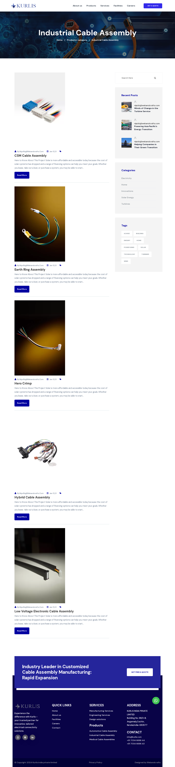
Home (59, 40)
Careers (131, 5)
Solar (143, 247)
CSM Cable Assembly (30, 156)
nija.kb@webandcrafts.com (32, 151)
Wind (126, 261)
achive (127, 233)
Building (139, 233)
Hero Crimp (23, 383)
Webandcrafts (154, 762)
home (139, 240)
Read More (22, 175)
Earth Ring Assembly (29, 270)
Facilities (118, 5)
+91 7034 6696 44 (136, 740)
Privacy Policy (95, 762)
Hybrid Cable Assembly (32, 497)
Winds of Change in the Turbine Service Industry (146, 111)
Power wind (129, 247)
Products (91, 5)
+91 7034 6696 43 (136, 743)
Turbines (145, 254)
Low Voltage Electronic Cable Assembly (44, 611)
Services (104, 5)
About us (77, 5)
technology (129, 254)
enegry (127, 240)
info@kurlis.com (134, 737)
